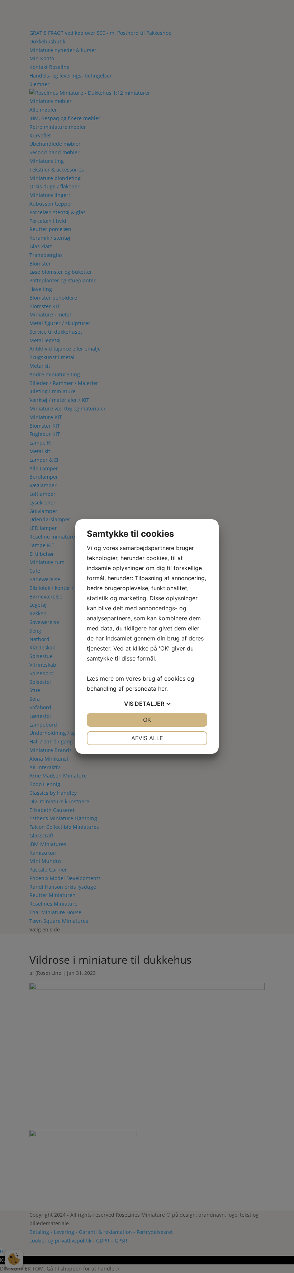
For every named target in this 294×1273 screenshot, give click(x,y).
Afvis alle (147, 738)
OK (147, 719)
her (162, 688)
